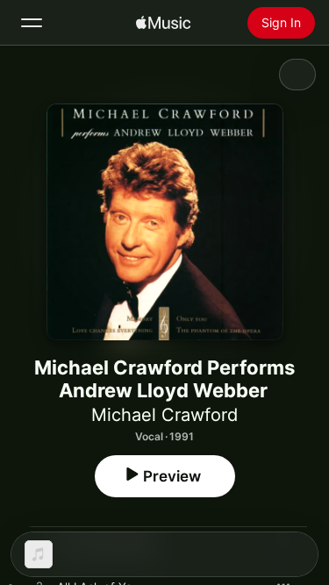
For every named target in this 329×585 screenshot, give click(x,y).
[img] (163, 23)
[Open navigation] (31, 23)
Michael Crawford (164, 414)
